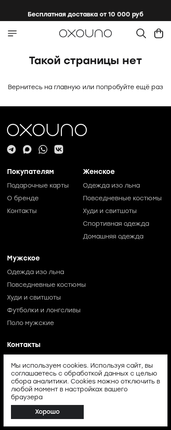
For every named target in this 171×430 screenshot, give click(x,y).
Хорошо (47, 412)
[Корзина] (158, 33)
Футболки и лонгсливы (44, 310)
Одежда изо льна (111, 185)
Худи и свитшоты (110, 211)
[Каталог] (12, 33)
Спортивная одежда (116, 224)
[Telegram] (11, 149)
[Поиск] (141, 33)
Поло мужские (30, 323)
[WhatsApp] (43, 149)
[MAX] (27, 149)
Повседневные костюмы (122, 198)
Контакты (22, 211)
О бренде (23, 198)
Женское (99, 172)
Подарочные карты (38, 185)
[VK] (58, 149)
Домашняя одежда (113, 236)
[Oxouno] (85, 130)
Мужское (23, 258)
